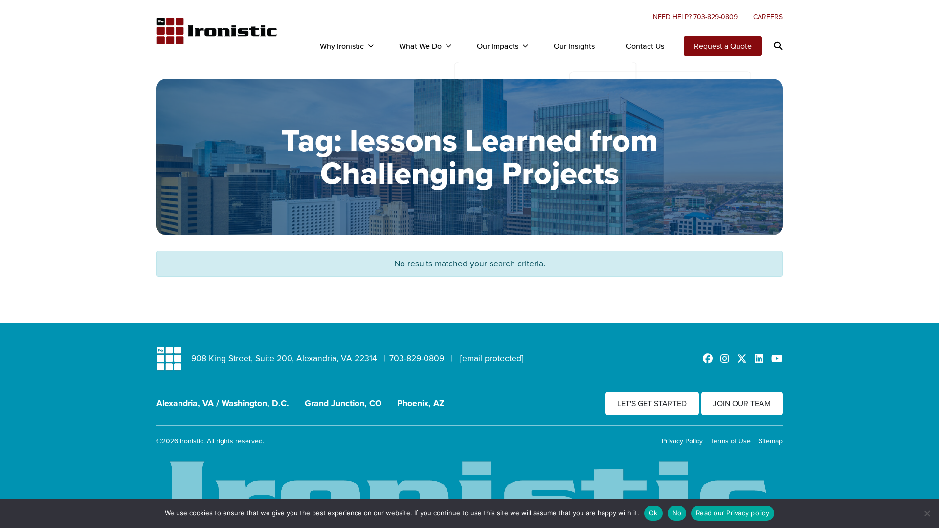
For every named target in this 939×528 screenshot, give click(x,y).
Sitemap (770, 441)
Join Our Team (742, 403)
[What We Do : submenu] (448, 46)
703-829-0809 (416, 358)
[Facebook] (708, 359)
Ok (653, 513)
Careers (767, 17)
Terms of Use (731, 441)
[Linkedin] (759, 359)
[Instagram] (724, 359)
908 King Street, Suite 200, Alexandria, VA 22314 (284, 358)
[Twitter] (742, 359)
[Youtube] (776, 359)
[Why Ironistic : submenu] (371, 46)
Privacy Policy (682, 441)
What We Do (420, 46)
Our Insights (574, 46)
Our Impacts (497, 46)
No (677, 513)
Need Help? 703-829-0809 (695, 17)
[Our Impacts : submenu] (525, 46)
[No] (927, 513)
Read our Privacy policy (732, 513)
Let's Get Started (652, 403)
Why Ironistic (342, 46)
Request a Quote (723, 46)
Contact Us (645, 46)
